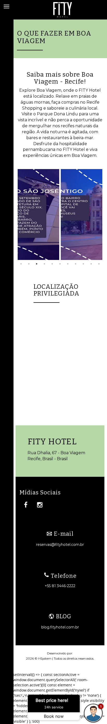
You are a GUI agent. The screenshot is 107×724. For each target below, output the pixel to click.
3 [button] (36, 263)
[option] (38, 214)
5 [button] (52, 263)
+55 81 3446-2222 (60, 586)
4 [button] (44, 263)
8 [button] (75, 263)
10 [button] (91, 263)
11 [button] (99, 263)
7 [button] (67, 263)
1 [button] (21, 263)
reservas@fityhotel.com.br (60, 544)
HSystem (44, 658)
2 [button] (28, 263)
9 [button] (83, 263)
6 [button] (60, 263)
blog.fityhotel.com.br (60, 627)
